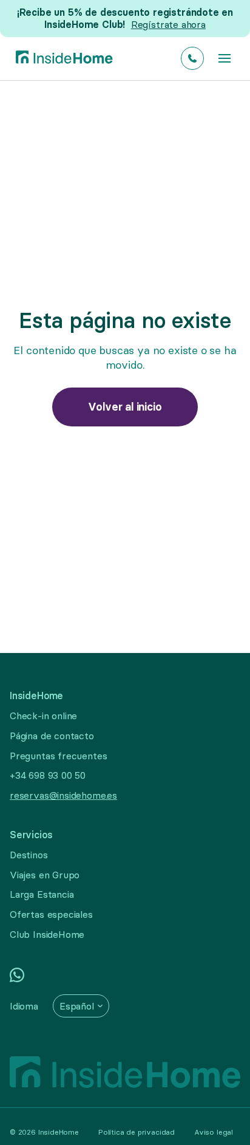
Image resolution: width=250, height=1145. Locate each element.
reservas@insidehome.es (63, 795)
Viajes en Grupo (44, 875)
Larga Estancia (41, 894)
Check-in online (43, 715)
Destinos (29, 855)
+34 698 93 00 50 (48, 775)
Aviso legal (213, 1131)
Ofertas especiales (51, 914)
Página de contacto (52, 736)
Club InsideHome (47, 934)
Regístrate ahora (168, 24)
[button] (224, 58)
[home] (61, 58)
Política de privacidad (136, 1131)
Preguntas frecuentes (58, 756)
